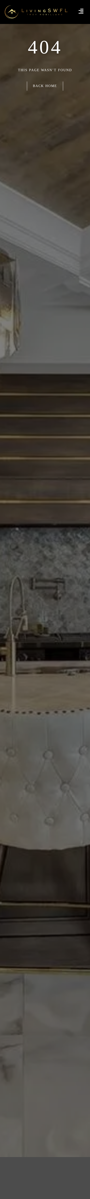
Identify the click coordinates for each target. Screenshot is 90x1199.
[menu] (81, 11)
